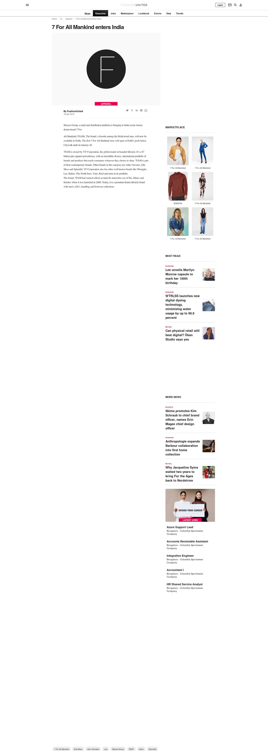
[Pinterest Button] (141, 110)
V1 (61, 19)
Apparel (69, 19)
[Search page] (235, 5)
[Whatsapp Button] (146, 110)
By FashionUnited (73, 111)
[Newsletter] (230, 5)
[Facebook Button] (132, 110)
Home (54, 19)
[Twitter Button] (127, 110)
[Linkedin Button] (136, 110)
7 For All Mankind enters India (88, 19)
